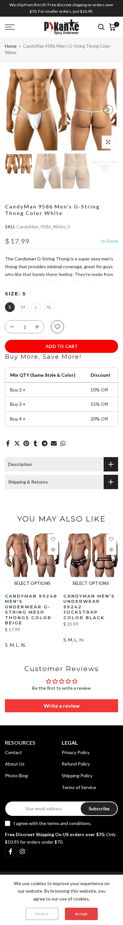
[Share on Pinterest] (26, 443)
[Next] (108, 110)
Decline (42, 913)
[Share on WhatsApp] (63, 443)
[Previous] (15, 110)
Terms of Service (79, 787)
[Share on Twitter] (17, 443)
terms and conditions (69, 823)
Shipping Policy (77, 775)
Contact (13, 752)
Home (10, 46)
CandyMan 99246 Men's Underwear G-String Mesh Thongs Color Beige (31, 609)
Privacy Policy (76, 752)
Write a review (62, 705)
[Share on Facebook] (8, 443)
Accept (81, 913)
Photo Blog (16, 775)
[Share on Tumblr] (35, 443)
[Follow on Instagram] (22, 851)
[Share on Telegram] (45, 443)
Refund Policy (76, 764)
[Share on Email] (54, 443)
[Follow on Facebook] (10, 851)
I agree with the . (52, 823)
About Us (15, 764)
